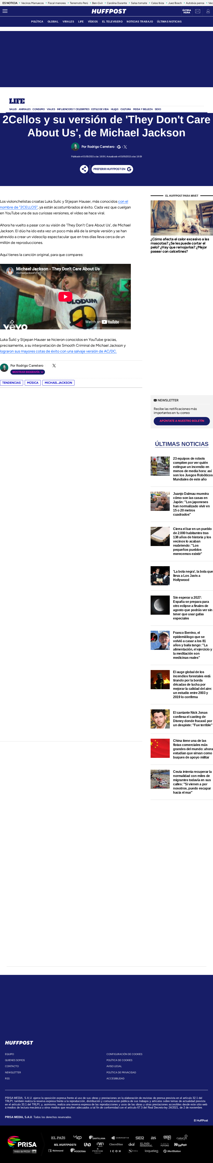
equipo (9, 1054)
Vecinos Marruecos (32, 3)
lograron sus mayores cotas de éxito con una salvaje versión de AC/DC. (58, 351)
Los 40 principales (80, 1138)
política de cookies (119, 1060)
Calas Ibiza (157, 3)
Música (32, 383)
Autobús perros (195, 3)
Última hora (186, 11)
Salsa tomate (139, 3)
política (37, 21)
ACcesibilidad (115, 1078)
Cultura (125, 109)
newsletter (13, 1072)
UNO (89, 1144)
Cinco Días (117, 1144)
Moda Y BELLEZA (143, 109)
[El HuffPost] (109, 11)
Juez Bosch (175, 3)
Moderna (78, 1150)
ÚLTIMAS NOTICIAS (169, 21)
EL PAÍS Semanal (148, 1144)
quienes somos (15, 1060)
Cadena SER (140, 1138)
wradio (101, 1144)
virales (68, 21)
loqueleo (152, 1150)
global (53, 21)
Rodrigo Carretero (100, 147)
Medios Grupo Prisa (23, 1151)
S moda (134, 1150)
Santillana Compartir (122, 1138)
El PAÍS (61, 1138)
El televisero (112, 21)
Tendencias (11, 383)
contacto (12, 1066)
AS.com (153, 1138)
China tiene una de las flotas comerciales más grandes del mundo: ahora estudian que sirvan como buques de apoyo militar (193, 749)
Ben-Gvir (97, 3)
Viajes (51, 109)
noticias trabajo (140, 21)
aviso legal (114, 1066)
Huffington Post (66, 1144)
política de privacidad (121, 1072)
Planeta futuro (163, 1144)
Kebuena (178, 1144)
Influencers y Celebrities (73, 109)
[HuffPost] (19, 1042)
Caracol (182, 1138)
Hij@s (114, 109)
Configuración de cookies (124, 1054)
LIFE (81, 21)
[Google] (118, 147)
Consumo (38, 109)
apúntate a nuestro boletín (182, 421)
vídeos (93, 21)
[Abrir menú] (4, 11)
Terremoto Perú (79, 3)
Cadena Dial (133, 1144)
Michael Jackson (58, 383)
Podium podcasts (99, 1150)
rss (7, 1078)
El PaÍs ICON (117, 1150)
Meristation (172, 1150)
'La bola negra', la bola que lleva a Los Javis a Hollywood (193, 576)
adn (167, 1138)
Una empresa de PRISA (24, 1141)
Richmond (58, 1150)
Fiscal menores (57, 3)
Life (17, 101)
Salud (13, 109)
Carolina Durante (117, 3)
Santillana (100, 1138)
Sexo (158, 109)
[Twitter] (124, 147)
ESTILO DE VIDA (100, 109)
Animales (25, 109)
